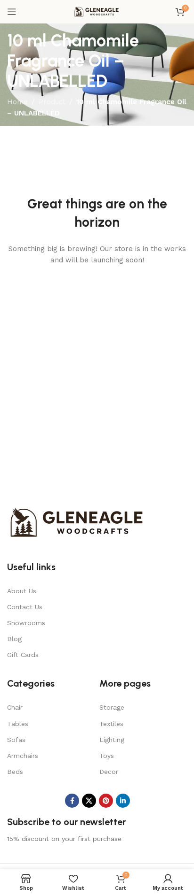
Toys (106, 755)
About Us (21, 591)
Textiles (111, 723)
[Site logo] (97, 11)
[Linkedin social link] (123, 801)
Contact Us (24, 607)
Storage (111, 707)
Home (17, 102)
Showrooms (26, 623)
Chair (15, 707)
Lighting (111, 739)
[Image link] (77, 522)
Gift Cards (23, 654)
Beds (15, 771)
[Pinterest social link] (106, 801)
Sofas (16, 739)
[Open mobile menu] (11, 11)
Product (52, 102)
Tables (17, 723)
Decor (108, 771)
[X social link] (89, 801)
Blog (14, 639)
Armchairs (22, 755)
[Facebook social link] (72, 801)
